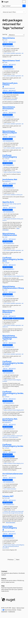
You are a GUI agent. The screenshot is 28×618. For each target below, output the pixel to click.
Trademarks (11, 611)
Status (3, 579)
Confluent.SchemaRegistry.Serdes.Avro (13, 259)
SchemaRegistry (20, 545)
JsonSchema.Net (9, 179)
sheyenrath (7, 314)
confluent (6, 158)
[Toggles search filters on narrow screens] (24, 12)
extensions (5, 327)
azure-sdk (7, 531)
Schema (14, 172)
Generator (13, 489)
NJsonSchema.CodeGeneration (9, 234)
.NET (9, 511)
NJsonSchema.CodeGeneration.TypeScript (9, 337)
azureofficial (5, 548)
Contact (4, 571)
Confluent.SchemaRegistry (9, 156)
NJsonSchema (8, 38)
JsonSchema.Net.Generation (10, 419)
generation (5, 437)
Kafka (5, 172)
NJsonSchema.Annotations (8, 107)
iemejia (15, 204)
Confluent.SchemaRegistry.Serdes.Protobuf (13, 363)
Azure (5, 545)
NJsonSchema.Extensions (8, 311)
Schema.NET (8, 496)
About (14, 608)
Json (22, 218)
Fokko (11, 204)
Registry (19, 172)
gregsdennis (7, 181)
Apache (8, 218)
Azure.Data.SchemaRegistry (9, 527)
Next (17, 560)
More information (10, 522)
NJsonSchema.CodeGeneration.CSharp (13, 287)
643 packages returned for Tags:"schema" (13, 24)
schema (8, 53)
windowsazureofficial (13, 546)
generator (18, 53)
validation (13, 53)
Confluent (9, 172)
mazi (5, 475)
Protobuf (4, 381)
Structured (5, 513)
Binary (19, 218)
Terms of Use (20, 608)
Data (9, 513)
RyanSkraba (5, 205)
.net (22, 53)
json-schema (7, 194)
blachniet (6, 204)
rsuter (5, 40)
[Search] (24, 6)
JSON (22, 410)
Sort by (4, 34)
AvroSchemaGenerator (12, 473)
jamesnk (6, 88)
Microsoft (12, 531)
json (5, 53)
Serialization (14, 218)
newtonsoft (12, 88)
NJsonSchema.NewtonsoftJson (9, 131)
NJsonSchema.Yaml (11, 60)
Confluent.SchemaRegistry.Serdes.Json (13, 393)
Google (13, 513)
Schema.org (14, 511)
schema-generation (13, 437)
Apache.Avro (8, 202)
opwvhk (19, 204)
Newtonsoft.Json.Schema (10, 83)
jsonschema (14, 99)
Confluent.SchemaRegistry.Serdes (12, 445)
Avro (5, 218)
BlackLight (7, 498)
